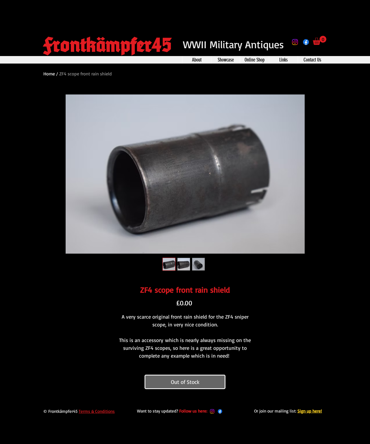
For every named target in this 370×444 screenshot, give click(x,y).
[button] (319, 40)
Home (49, 74)
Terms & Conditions (97, 411)
